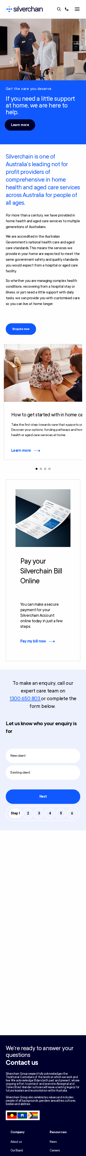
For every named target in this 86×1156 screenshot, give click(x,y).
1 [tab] (37, 469)
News (53, 1142)
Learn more (20, 125)
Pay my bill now (33, 641)
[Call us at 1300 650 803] (67, 9)
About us (16, 1142)
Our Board (17, 1150)
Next (43, 796)
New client (18, 755)
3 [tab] (45, 469)
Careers (55, 1150)
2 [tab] (41, 469)
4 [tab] (49, 469)
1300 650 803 (25, 698)
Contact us (22, 1062)
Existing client (20, 772)
